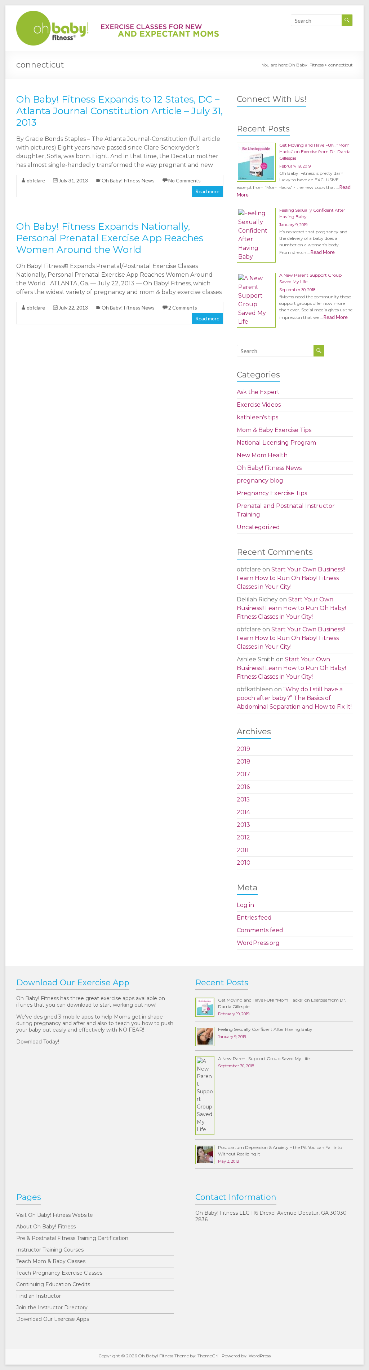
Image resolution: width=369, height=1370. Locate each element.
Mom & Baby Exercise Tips (274, 430)
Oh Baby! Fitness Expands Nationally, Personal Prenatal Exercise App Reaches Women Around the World (110, 238)
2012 (243, 837)
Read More (322, 252)
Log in (245, 905)
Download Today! (37, 1041)
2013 (243, 824)
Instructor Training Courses (50, 1249)
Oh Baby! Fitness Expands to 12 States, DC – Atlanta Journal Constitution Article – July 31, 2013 (119, 111)
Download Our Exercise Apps (52, 1319)
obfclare (36, 180)
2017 (243, 774)
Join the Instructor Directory (52, 1307)
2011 (243, 850)
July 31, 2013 (73, 180)
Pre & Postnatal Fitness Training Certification (72, 1238)
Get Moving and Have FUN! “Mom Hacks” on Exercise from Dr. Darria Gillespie (315, 151)
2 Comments (182, 307)
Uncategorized (258, 527)
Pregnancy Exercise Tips (272, 493)
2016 (243, 786)
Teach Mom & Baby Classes (50, 1261)
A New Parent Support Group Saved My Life (264, 1058)
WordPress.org (258, 942)
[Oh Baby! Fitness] (117, 14)
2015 (243, 799)
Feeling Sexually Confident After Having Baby (265, 1029)
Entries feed (254, 917)
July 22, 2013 (73, 307)
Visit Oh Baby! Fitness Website (54, 1215)
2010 (243, 862)
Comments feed (260, 930)
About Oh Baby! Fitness (46, 1226)
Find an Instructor (38, 1296)
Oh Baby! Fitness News (128, 180)
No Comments (184, 180)
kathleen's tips (257, 417)
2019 (243, 748)
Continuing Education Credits (53, 1284)
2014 (243, 812)
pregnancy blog (260, 480)
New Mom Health (262, 455)
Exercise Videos (259, 404)
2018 (243, 761)
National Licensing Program (276, 442)
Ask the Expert (258, 392)
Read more (207, 191)
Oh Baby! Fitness (306, 65)
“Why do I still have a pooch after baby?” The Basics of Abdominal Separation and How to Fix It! (294, 698)
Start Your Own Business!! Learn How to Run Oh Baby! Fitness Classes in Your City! (291, 578)
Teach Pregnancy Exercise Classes (59, 1273)
